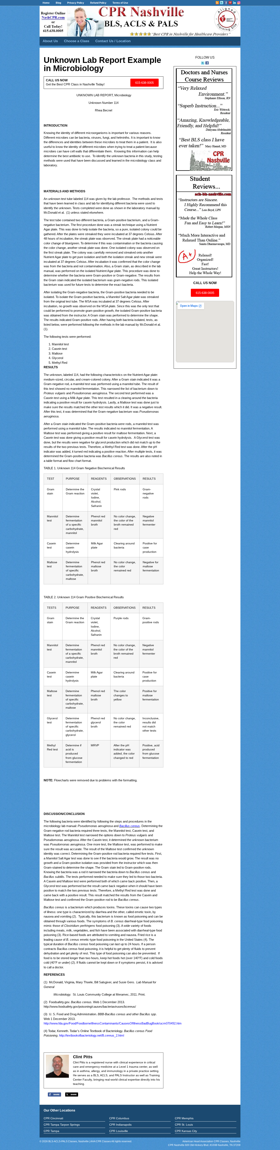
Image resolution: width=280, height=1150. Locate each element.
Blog (58, 2)
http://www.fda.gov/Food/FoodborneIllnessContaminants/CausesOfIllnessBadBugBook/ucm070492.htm (113, 1023)
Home (46, 2)
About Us (50, 41)
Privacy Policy (75, 2)
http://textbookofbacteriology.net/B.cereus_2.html (91, 1035)
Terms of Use (120, 2)
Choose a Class (76, 41)
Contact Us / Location (113, 41)
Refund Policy (98, 2)
